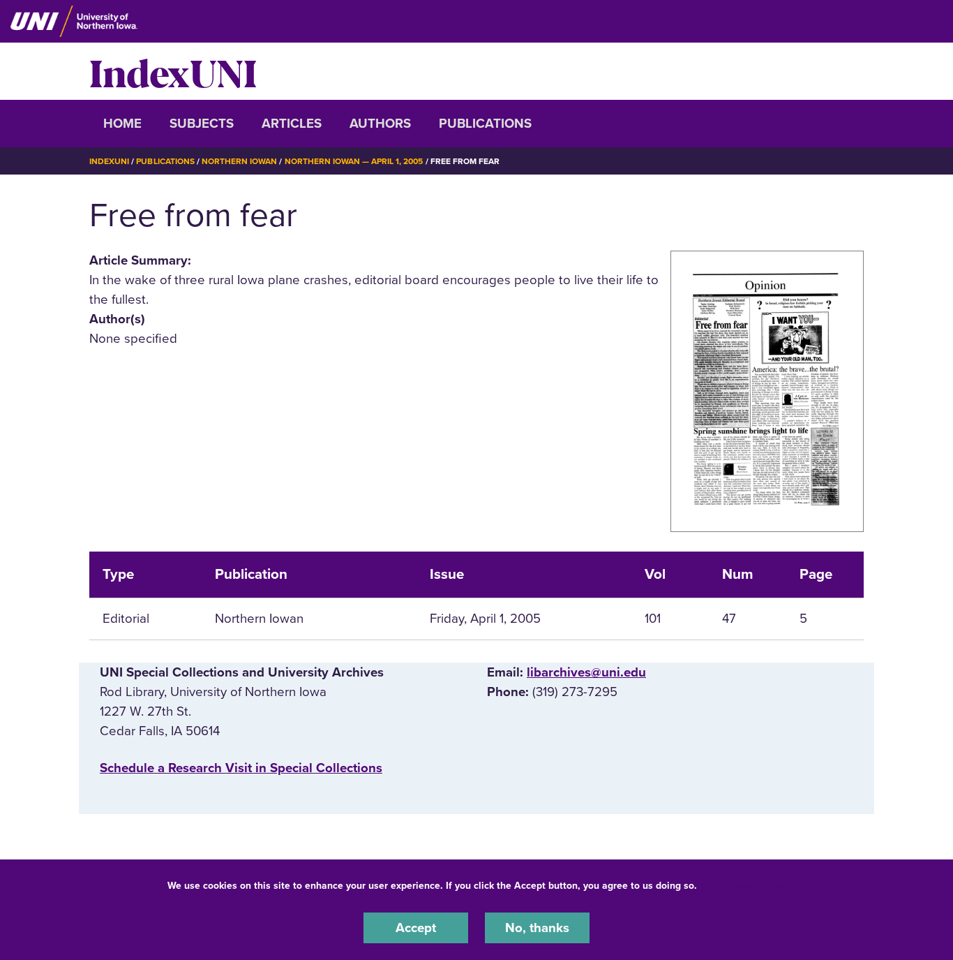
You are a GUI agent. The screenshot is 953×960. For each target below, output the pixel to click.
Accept (416, 928)
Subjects (202, 123)
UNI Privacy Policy (744, 886)
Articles (292, 123)
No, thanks (537, 928)
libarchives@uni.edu (586, 672)
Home (122, 123)
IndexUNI (173, 71)
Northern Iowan (239, 161)
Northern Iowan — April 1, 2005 (354, 161)
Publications (485, 123)
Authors (380, 123)
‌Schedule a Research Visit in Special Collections (241, 768)
